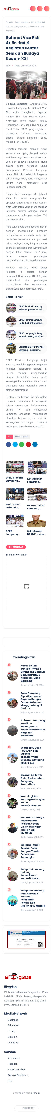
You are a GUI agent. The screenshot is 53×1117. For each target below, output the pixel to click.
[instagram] (35, 1100)
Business (13, 1019)
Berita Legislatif (21, 22)
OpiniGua (13, 1042)
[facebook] (8, 444)
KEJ (10, 1080)
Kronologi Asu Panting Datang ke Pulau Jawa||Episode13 (32, 801)
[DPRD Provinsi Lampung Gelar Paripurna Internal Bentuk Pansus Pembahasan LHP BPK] (11, 308)
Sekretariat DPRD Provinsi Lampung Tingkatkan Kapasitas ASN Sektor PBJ (32, 349)
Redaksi (12, 1063)
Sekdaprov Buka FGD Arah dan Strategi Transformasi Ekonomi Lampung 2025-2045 (32, 755)
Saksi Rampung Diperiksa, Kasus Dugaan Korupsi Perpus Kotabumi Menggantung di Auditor (31, 701)
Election (12, 1036)
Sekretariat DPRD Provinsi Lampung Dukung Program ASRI (35, 533)
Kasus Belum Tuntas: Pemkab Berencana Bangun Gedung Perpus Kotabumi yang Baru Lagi (33, 673)
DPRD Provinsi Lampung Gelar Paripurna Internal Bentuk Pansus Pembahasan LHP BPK (30, 308)
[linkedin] (35, 444)
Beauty (12, 1031)
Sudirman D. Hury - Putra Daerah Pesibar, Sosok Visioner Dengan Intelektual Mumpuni (32, 825)
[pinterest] (28, 444)
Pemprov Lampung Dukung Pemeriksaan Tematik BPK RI (32, 874)
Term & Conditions (18, 1075)
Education (13, 1025)
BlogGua (35, 1093)
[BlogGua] (11, 8)
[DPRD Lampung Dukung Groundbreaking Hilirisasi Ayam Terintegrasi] (11, 335)
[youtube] (40, 1100)
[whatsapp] (21, 444)
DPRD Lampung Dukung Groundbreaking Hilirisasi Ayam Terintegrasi (31, 335)
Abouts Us (14, 1058)
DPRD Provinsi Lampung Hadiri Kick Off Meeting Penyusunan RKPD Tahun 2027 (31, 322)
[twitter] (15, 444)
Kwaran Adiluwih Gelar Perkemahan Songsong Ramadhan (32, 780)
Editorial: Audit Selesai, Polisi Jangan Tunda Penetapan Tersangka (30, 851)
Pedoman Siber (16, 1069)
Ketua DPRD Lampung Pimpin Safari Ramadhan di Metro (36, 480)
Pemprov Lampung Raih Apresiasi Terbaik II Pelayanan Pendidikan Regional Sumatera (33, 898)
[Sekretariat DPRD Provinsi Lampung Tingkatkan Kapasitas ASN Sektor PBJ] (11, 348)
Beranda (9, 22)
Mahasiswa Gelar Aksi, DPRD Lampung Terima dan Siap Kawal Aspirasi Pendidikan (13, 506)
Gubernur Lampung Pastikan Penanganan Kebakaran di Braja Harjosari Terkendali (33, 728)
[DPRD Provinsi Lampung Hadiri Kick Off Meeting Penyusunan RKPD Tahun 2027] (11, 321)
